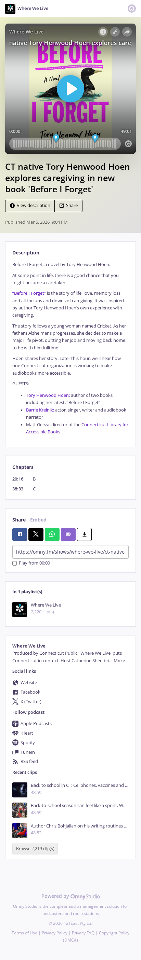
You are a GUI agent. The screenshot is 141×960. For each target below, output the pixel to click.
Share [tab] (19, 519)
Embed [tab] (38, 519)
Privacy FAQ (83, 933)
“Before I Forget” (29, 293)
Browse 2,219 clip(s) (35, 848)
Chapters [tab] (23, 467)
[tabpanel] (70, 348)
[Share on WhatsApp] (52, 534)
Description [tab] (25, 252)
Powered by (55, 896)
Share (72, 206)
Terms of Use (24, 933)
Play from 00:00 (34, 563)
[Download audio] (84, 534)
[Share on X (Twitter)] (35, 534)
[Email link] (68, 534)
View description (33, 206)
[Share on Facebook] (19, 534)
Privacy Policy (54, 933)
